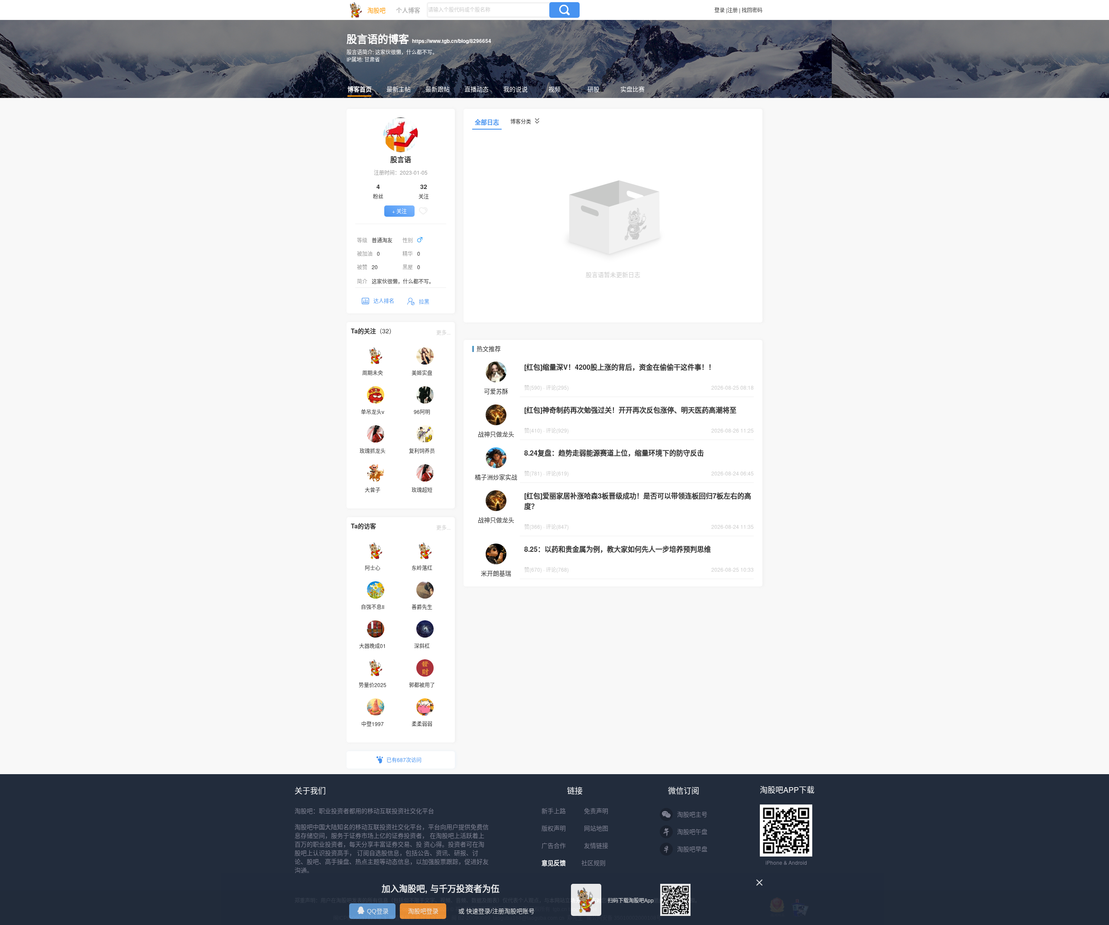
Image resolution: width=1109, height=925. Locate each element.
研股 (593, 89)
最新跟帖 (437, 89)
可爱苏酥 (496, 391)
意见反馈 (554, 863)
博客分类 (521, 121)
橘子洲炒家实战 (496, 476)
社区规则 (593, 863)
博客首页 (359, 89)
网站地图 (596, 828)
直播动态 (476, 89)
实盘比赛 (632, 89)
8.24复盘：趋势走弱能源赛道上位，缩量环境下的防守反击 (614, 453)
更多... (443, 332)
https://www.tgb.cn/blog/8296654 (451, 41)
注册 (732, 9)
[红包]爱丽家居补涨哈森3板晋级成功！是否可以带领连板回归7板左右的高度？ (637, 501)
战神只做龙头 (496, 434)
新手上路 (554, 811)
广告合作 (554, 845)
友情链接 (596, 845)
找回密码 (752, 9)
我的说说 (515, 89)
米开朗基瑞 (496, 573)
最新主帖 (398, 89)
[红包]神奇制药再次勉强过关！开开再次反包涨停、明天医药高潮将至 (630, 410)
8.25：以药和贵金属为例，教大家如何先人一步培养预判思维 (617, 549)
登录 (719, 9)
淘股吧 (376, 10)
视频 (554, 89)
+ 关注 (399, 211)
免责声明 (596, 811)
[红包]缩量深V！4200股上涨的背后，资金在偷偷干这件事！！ (619, 367)
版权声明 (554, 828)
